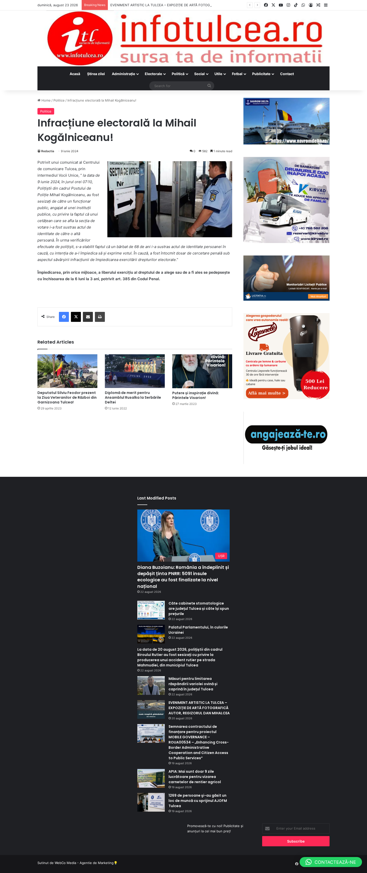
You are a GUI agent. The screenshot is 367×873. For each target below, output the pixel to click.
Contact (287, 74)
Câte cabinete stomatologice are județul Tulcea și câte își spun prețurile (199, 608)
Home (45, 100)
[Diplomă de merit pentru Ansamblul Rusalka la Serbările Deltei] (135, 371)
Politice (59, 100)
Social (199, 74)
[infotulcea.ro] (183, 38)
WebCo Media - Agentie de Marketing (84, 863)
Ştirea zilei (96, 74)
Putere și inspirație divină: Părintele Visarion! (195, 395)
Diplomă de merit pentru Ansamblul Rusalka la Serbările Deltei (133, 397)
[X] (76, 317)
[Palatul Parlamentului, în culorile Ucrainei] (151, 634)
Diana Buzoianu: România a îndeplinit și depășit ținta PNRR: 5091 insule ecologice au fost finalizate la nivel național (183, 576)
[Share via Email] (88, 317)
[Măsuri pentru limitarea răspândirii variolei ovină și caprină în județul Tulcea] (151, 685)
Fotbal (237, 74)
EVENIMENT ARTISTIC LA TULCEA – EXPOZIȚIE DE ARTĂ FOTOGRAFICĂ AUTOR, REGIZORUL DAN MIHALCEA (194, 5)
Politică (178, 74)
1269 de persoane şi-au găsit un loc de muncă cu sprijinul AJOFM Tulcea (198, 800)
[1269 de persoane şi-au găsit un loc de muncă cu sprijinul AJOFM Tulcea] (151, 802)
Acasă (75, 74)
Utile (218, 74)
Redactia (47, 151)
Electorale (153, 74)
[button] (331, 862)
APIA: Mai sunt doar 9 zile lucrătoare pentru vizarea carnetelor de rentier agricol (195, 776)
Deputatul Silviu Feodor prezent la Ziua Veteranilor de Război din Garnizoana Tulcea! (67, 397)
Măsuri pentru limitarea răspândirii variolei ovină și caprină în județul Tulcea (193, 684)
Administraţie (123, 74)
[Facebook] (64, 317)
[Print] (100, 317)
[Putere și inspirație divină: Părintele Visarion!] (202, 371)
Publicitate (261, 74)
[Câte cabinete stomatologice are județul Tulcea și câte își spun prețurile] (151, 610)
